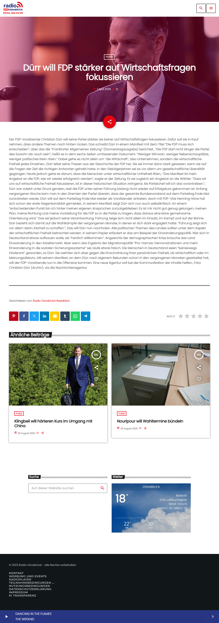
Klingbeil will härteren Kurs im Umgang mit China (53, 424)
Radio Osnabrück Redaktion (51, 301)
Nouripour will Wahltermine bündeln (150, 421)
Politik (109, 57)
